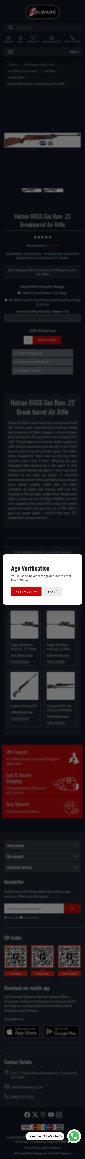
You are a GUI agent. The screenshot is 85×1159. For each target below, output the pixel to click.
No (50, 591)
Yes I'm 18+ (24, 591)
